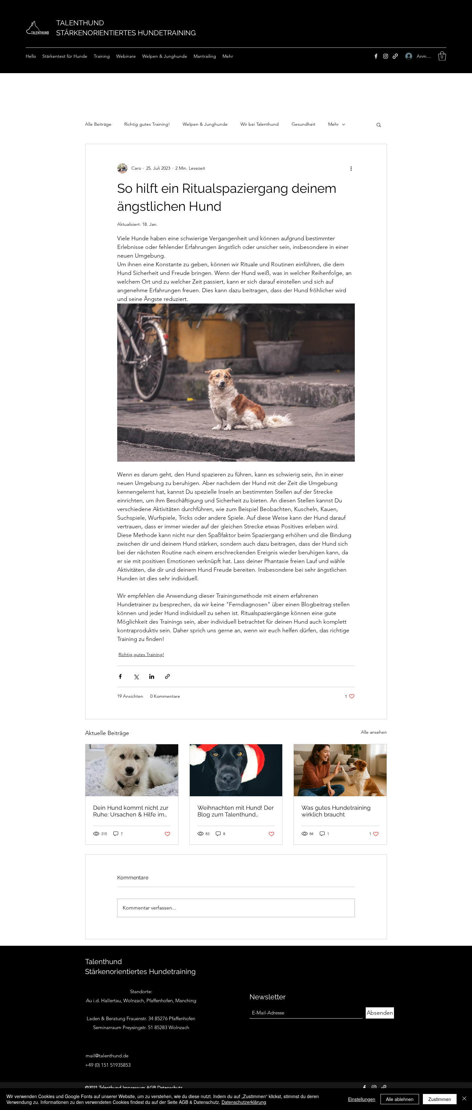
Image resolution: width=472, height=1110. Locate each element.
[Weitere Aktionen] (351, 168)
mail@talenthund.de (107, 1056)
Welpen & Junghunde (205, 124)
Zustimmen (439, 1099)
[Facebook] (376, 56)
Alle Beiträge (98, 124)
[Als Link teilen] (167, 676)
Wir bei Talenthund (259, 124)
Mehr (333, 124)
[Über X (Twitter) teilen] (136, 676)
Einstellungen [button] (361, 1099)
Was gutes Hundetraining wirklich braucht (336, 811)
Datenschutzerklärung (244, 1102)
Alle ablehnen (400, 1099)
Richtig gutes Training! (147, 124)
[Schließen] (464, 1099)
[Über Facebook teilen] (120, 676)
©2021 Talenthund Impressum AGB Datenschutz (133, 1087)
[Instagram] (385, 56)
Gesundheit (303, 124)
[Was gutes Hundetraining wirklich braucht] (340, 770)
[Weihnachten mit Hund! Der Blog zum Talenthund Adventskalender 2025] (236, 770)
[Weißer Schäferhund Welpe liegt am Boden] (131, 770)
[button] (442, 56)
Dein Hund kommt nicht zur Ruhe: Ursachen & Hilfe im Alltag (130, 811)
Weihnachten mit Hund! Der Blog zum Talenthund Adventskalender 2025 (235, 811)
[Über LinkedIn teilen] (152, 676)
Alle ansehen (374, 732)
